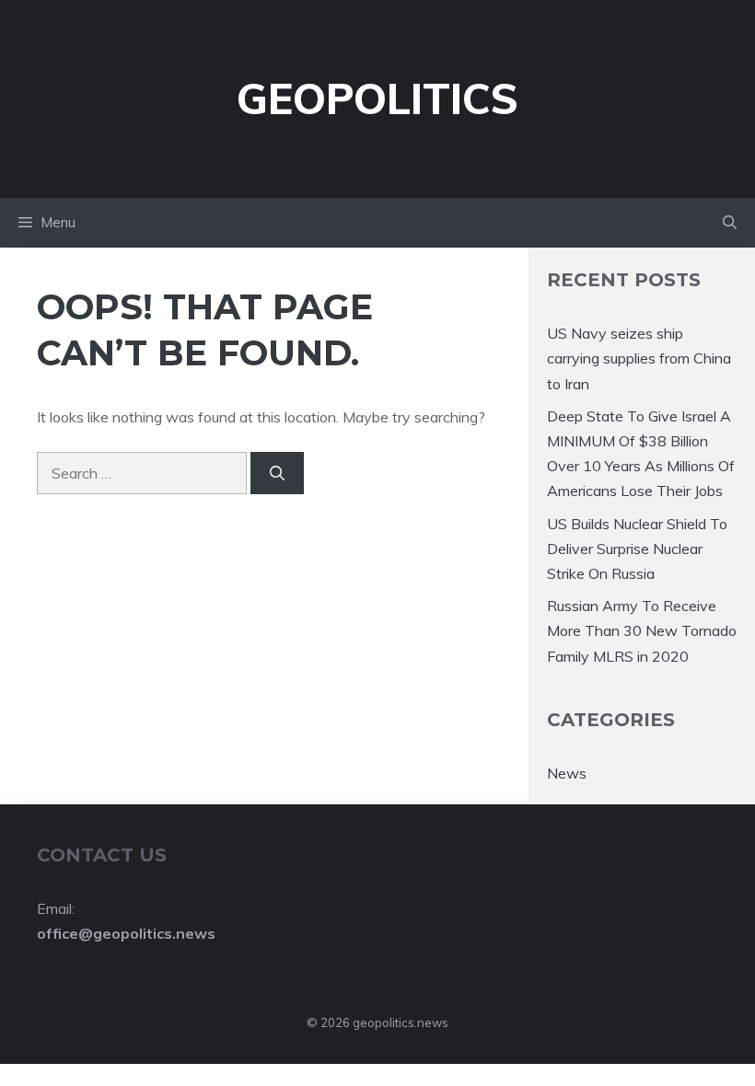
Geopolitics (377, 98)
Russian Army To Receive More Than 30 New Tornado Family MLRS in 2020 (642, 630)
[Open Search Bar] (729, 223)
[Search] (277, 473)
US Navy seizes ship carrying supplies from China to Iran (639, 358)
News (567, 773)
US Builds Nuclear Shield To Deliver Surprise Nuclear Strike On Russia (637, 548)
